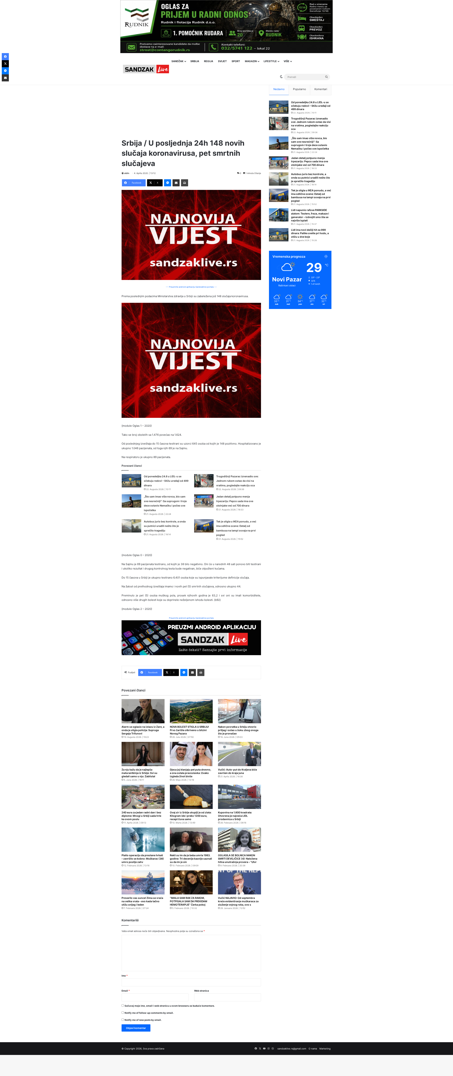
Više (286, 61)
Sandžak (177, 61)
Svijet (222, 61)
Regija (208, 61)
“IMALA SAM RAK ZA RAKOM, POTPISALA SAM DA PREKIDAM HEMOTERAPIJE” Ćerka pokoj (188, 901)
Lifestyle (270, 61)
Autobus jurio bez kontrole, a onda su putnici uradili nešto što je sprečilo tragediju (165, 526)
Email (126, 990)
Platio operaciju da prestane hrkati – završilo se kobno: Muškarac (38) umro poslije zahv (143, 858)
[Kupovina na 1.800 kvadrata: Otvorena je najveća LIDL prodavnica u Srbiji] (239, 797)
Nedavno (279, 89)
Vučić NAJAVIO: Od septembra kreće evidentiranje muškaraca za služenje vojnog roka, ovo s (238, 901)
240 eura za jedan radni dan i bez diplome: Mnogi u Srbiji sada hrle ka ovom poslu (141, 816)
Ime (125, 975)
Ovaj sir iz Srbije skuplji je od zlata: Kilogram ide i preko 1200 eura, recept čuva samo (190, 816)
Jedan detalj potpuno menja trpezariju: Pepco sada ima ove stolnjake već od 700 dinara (234, 501)
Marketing (325, 1048)
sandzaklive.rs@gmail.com (291, 1048)
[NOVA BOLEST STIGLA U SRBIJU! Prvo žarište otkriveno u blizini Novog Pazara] (191, 711)
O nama (313, 1048)
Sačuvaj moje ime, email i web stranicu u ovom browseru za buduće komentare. (170, 1005)
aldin (126, 173)
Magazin (251, 61)
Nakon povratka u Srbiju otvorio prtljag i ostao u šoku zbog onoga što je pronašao (238, 730)
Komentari (320, 89)
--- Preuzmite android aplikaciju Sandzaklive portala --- (191, 287)
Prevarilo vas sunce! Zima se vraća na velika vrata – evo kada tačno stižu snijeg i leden (142, 901)
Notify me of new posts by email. (143, 1019)
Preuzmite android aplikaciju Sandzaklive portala (191, 618)
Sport (236, 61)
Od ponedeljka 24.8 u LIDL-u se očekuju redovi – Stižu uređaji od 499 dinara (166, 481)
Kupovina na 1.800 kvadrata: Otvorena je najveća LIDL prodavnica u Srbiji (235, 816)
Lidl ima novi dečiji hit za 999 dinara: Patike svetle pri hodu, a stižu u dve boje (310, 233)
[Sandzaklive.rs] (146, 69)
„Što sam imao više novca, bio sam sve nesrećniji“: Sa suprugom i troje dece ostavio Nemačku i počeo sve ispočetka (310, 143)
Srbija (194, 61)
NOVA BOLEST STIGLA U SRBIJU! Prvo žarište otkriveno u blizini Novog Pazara (189, 730)
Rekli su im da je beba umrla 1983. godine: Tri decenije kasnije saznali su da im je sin (191, 858)
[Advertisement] (191, 108)
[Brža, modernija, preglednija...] (191, 637)
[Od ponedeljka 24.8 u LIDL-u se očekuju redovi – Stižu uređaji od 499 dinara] (131, 480)
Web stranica (201, 990)
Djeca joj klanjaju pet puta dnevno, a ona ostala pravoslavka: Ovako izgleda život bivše (190, 773)
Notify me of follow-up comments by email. (149, 1012)
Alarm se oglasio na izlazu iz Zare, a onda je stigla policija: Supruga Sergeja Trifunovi (143, 730)
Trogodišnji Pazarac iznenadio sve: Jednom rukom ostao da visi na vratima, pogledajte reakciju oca (237, 481)
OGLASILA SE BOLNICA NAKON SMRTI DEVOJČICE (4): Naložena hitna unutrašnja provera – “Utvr (237, 858)
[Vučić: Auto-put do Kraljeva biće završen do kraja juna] (239, 754)
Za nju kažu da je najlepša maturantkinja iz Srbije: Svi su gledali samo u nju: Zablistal (139, 773)
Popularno (299, 89)
